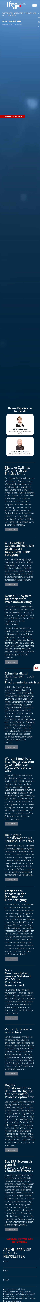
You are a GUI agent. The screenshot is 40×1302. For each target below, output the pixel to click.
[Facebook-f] (39, 13)
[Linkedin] (39, 22)
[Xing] (39, 26)
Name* (6, 1261)
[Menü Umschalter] (34, 5)
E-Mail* (6, 1280)
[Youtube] (39, 18)
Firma (5, 1270)
